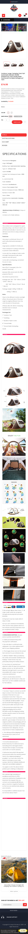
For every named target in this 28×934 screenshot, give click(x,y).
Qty (2, 120)
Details (4, 135)
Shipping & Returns (8, 138)
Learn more (22, 932)
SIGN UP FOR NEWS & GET (12, 900)
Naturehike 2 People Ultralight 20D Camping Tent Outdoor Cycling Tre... (14, 885)
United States (18, 116)
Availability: (4, 101)
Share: (3, 107)
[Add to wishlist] (25, 122)
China (10, 116)
